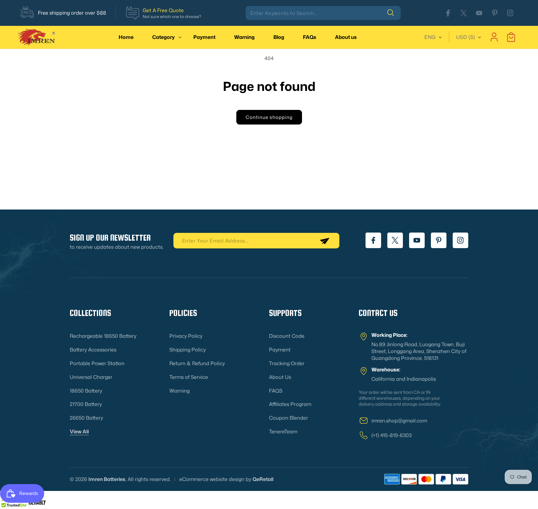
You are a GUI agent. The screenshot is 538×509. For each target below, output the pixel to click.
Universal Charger (91, 377)
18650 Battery (86, 390)
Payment (279, 349)
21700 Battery (86, 404)
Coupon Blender (288, 417)
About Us (280, 377)
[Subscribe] (324, 241)
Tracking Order (286, 363)
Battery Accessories (93, 349)
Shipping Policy (187, 349)
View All (79, 431)
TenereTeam (283, 431)
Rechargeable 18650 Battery (103, 335)
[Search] (394, 13)
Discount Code (286, 335)
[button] (163, 37)
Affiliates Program (290, 404)
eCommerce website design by (215, 479)
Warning (179, 390)
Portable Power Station (97, 363)
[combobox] (323, 13)
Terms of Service (188, 377)
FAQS (275, 390)
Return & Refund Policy (197, 363)
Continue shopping (269, 117)
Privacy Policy (185, 335)
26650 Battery (86, 417)
